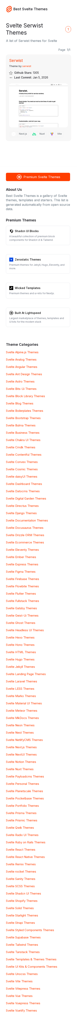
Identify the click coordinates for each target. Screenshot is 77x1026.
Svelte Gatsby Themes (21, 608)
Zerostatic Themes (28, 259)
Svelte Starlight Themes (22, 915)
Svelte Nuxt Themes (20, 769)
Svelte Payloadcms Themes (25, 776)
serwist (26, 66)
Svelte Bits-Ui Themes (21, 389)
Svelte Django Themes (21, 513)
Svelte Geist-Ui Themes (22, 615)
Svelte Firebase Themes (22, 579)
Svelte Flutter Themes (21, 593)
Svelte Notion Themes (21, 762)
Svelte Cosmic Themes (22, 469)
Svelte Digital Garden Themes (26, 498)
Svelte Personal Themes (22, 784)
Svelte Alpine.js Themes (22, 352)
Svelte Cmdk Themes (20, 447)
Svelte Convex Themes (22, 462)
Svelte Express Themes (22, 564)
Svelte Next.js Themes (21, 747)
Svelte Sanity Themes (20, 879)
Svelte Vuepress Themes (23, 1003)
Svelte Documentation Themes (27, 520)
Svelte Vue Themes (19, 996)
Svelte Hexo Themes (20, 637)
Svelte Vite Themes (19, 981)
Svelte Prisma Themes (21, 813)
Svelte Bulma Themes (21, 425)
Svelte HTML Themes (21, 652)
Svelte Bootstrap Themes (23, 418)
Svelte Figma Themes (21, 571)
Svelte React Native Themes (25, 857)
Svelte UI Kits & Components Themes (31, 966)
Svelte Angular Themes (21, 367)
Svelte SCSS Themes (20, 886)
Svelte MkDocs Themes (22, 718)
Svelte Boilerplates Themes (24, 411)
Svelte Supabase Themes (23, 937)
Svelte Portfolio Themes (22, 806)
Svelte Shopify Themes (22, 901)
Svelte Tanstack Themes (23, 952)
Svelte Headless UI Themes (25, 630)
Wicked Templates (27, 288)
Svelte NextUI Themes (21, 754)
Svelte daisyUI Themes (21, 476)
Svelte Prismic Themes (21, 820)
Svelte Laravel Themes (21, 681)
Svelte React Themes (20, 849)
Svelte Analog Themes (21, 359)
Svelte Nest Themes (20, 732)
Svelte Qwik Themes (20, 827)
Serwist (16, 60)
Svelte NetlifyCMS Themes (24, 740)
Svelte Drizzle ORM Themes (25, 535)
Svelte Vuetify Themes (21, 1010)
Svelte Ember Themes (21, 557)
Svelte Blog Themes (19, 403)
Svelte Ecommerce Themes (25, 542)
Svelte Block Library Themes (25, 396)
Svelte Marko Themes (21, 696)
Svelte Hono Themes (20, 645)
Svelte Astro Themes (20, 381)
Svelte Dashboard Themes (24, 484)
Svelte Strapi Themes (20, 923)
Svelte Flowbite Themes (22, 586)
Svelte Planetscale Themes (24, 791)
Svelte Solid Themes (20, 908)
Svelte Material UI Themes (24, 703)
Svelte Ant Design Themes (24, 374)
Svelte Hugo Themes (20, 659)
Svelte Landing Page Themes (26, 674)
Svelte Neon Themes (20, 725)
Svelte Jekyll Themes (20, 667)
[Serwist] (38, 105)
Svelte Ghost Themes (20, 623)
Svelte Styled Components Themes (30, 930)
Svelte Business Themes (22, 433)
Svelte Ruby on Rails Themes (25, 842)
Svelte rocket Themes (21, 871)
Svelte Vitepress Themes (23, 988)
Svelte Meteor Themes (21, 710)
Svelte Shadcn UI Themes (23, 893)
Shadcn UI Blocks (27, 231)
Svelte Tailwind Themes (22, 945)
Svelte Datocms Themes (23, 491)
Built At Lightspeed (28, 313)
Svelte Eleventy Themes (22, 550)
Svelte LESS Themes (20, 689)
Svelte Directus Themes (22, 506)
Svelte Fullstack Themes (22, 601)
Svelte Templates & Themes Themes (31, 959)
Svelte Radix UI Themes (22, 835)
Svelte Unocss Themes (22, 974)
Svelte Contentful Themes (23, 454)
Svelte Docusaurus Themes (24, 528)
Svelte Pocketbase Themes (25, 798)
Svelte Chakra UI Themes (23, 440)
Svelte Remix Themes (21, 864)
